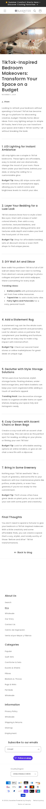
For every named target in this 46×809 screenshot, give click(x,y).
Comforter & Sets (13, 662)
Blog (7, 608)
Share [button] (7, 101)
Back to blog (25, 552)
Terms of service (24, 804)
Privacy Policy (11, 711)
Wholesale (9, 613)
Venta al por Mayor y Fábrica (18, 635)
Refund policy (38, 800)
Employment (11, 733)
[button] (5, 11)
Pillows (8, 673)
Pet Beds (9, 690)
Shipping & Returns (13, 722)
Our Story (9, 619)
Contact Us (10, 624)
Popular (8, 651)
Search (8, 602)
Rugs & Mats (10, 684)
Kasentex (12, 800)
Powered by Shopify (23, 800)
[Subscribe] (38, 749)
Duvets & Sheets (12, 668)
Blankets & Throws (13, 679)
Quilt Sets (9, 657)
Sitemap (9, 728)
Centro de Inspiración (15, 630)
